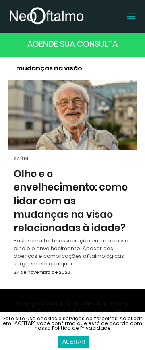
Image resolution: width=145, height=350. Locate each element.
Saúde (22, 159)
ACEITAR (73, 342)
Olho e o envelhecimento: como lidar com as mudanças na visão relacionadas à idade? (71, 200)
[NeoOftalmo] (46, 15)
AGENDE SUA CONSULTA (72, 44)
